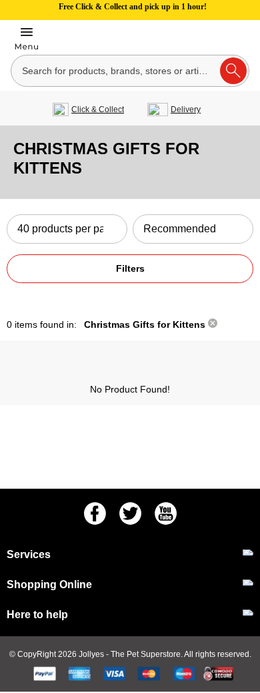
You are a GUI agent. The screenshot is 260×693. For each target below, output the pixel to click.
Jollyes (92, 654)
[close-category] (212, 324)
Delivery (186, 109)
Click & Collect (97, 109)
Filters (130, 268)
